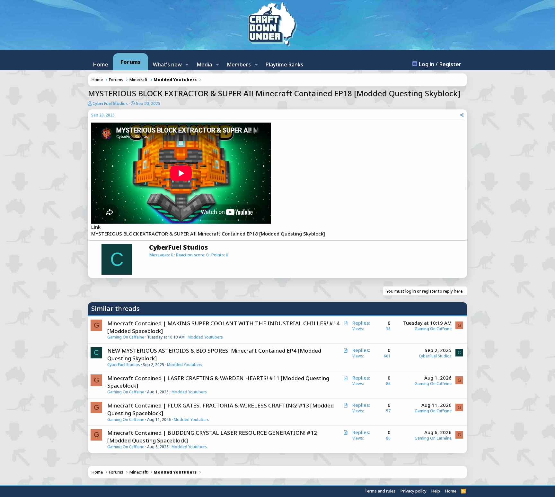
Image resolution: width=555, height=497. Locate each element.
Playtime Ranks (284, 64)
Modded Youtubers (205, 337)
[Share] (462, 115)
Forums (130, 61)
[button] (187, 64)
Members (239, 64)
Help (435, 491)
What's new (167, 64)
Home (100, 64)
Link (96, 227)
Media (204, 64)
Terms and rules (380, 491)
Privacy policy (414, 491)
